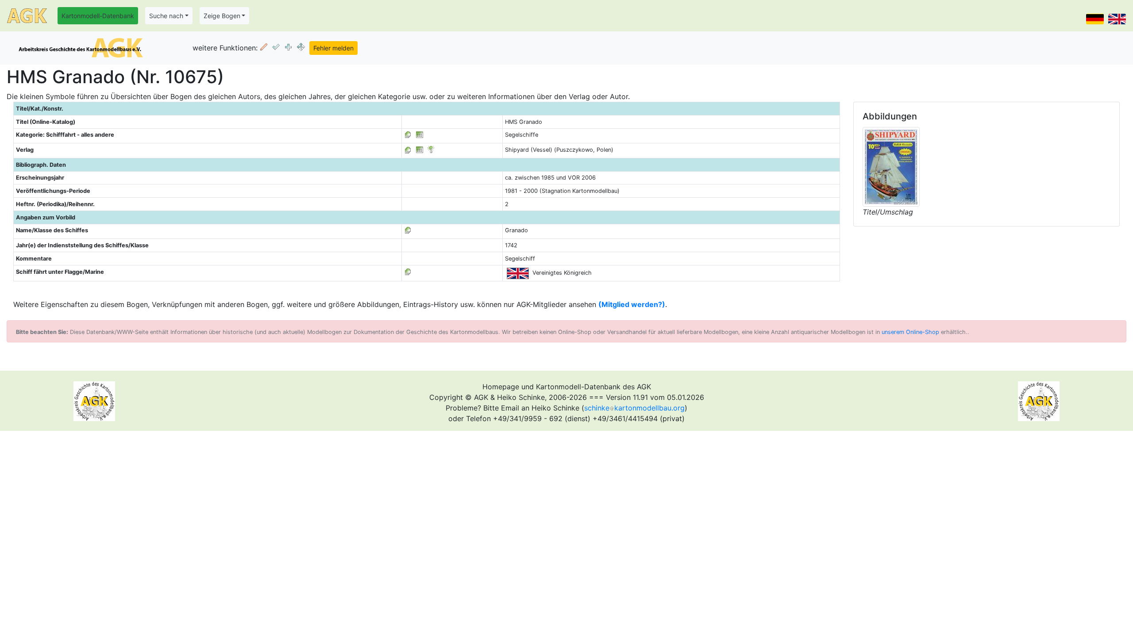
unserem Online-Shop (910, 332)
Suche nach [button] (166, 15)
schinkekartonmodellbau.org (634, 407)
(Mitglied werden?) (631, 304)
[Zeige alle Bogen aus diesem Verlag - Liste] (408, 149)
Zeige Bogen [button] (222, 15)
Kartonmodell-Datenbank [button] (98, 15)
